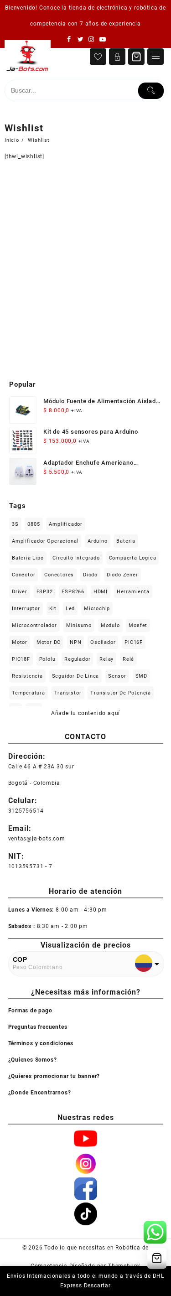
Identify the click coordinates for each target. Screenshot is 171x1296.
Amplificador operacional (45, 541)
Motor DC (48, 642)
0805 (33, 524)
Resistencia (27, 676)
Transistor (68, 693)
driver (19, 592)
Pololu (47, 659)
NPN (75, 642)
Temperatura (28, 693)
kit (53, 609)
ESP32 (44, 592)
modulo (110, 625)
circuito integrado (75, 558)
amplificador (66, 524)
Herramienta (133, 592)
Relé (128, 659)
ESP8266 (73, 592)
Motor (19, 642)
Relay (106, 659)
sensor (117, 676)
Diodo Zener (122, 575)
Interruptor (26, 609)
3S (15, 524)
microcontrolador (34, 625)
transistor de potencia (120, 693)
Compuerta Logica (132, 558)
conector (23, 575)
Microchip (97, 609)
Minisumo (79, 625)
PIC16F (133, 642)
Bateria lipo (28, 558)
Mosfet (138, 625)
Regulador (77, 659)
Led (70, 609)
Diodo (90, 575)
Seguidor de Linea (75, 676)
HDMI (100, 592)
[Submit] (151, 91)
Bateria (125, 541)
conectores (59, 575)
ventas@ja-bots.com (36, 838)
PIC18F (21, 659)
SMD (141, 676)
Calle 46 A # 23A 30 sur (41, 766)
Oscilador (102, 642)
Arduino (98, 541)
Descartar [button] (97, 1285)
